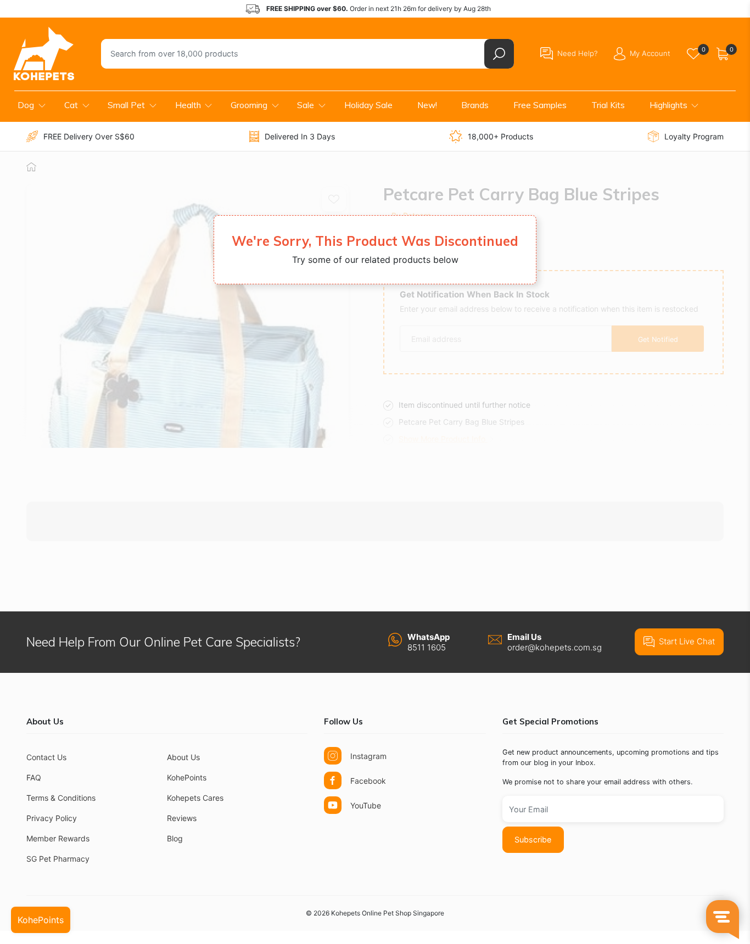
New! (427, 105)
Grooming (249, 105)
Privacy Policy (51, 818)
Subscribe (532, 839)
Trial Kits (608, 105)
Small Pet (126, 105)
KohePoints (186, 777)
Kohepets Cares (195, 797)
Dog (26, 105)
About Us (183, 757)
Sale (305, 105)
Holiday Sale (368, 105)
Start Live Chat (687, 641)
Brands (475, 105)
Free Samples (540, 105)
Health (188, 105)
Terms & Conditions (61, 797)
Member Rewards (57, 838)
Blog (175, 838)
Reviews (182, 818)
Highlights (668, 105)
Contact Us (46, 757)
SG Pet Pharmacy (57, 858)
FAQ (33, 777)
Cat (71, 105)
